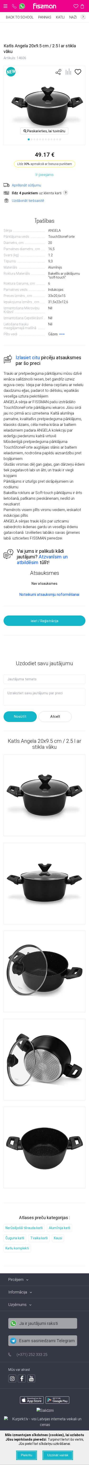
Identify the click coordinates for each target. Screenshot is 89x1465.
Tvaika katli (39, 1238)
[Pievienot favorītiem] (78, 73)
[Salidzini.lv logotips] (45, 1410)
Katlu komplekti (17, 1248)
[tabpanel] (44, 105)
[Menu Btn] (5, 6)
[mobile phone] (14, 6)
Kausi (58, 1238)
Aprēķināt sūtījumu (26, 185)
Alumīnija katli (59, 1228)
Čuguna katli (14, 1238)
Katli (60, 17)
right (83, 16)
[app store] (32, 1402)
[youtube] (31, 1378)
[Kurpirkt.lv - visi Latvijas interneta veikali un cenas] (45, 1422)
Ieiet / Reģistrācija (44, 621)
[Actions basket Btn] (82, 6)
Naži (73, 17)
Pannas (44, 17)
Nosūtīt (20, 716)
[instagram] (12, 1378)
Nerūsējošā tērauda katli (24, 1228)
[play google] (57, 1402)
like (58, 72)
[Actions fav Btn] (75, 6)
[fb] (22, 1378)
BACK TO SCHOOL (19, 17)
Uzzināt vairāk (57, 1455)
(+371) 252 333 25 (32, 1354)
